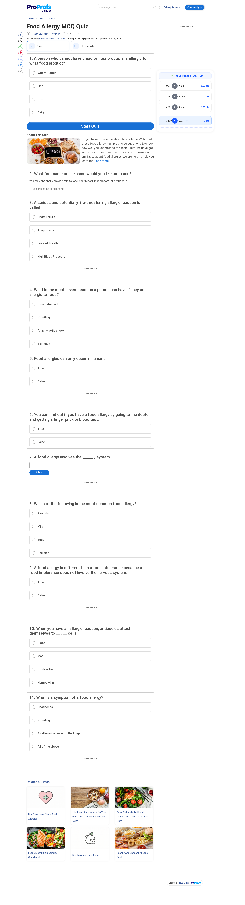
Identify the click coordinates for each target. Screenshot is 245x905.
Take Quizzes (171, 7)
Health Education (40, 34)
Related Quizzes (38, 782)
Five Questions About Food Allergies (42, 816)
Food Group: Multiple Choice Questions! (43, 855)
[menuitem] (172, 8)
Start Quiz (90, 126)
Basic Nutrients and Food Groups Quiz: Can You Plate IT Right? (132, 816)
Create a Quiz (195, 7)
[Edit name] (187, 120)
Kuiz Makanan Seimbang (85, 855)
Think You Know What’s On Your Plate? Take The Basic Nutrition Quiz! (89, 816)
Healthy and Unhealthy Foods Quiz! (132, 855)
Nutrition (56, 34)
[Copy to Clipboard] (21, 65)
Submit (39, 472)
